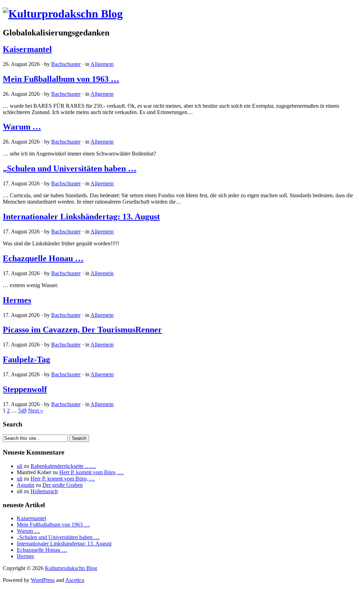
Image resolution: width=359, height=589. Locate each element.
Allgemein (102, 64)
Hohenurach (44, 491)
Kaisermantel (27, 49)
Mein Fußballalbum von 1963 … (61, 79)
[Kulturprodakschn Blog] (63, 13)
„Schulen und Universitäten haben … (69, 168)
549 (22, 410)
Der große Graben (62, 485)
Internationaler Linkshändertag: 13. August (81, 216)
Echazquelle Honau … (43, 258)
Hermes (17, 300)
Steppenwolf (25, 389)
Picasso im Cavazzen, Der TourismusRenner (82, 329)
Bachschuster (66, 64)
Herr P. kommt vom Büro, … (91, 472)
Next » (35, 410)
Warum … (22, 126)
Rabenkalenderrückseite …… (63, 466)
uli (19, 466)
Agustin (25, 485)
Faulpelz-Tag (26, 359)
